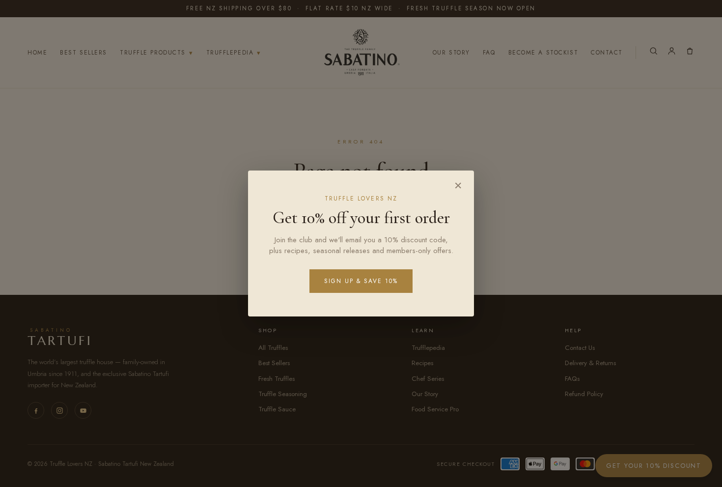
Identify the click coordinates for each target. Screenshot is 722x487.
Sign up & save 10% (361, 281)
